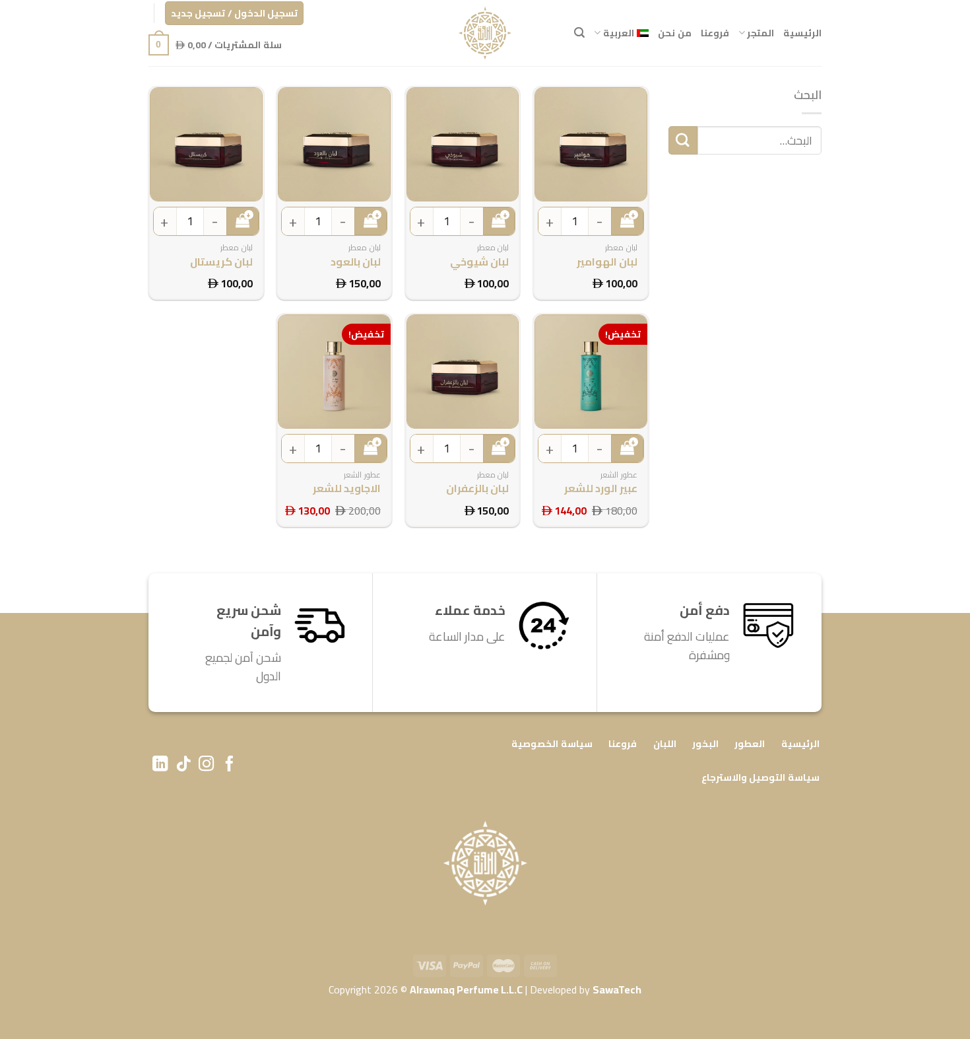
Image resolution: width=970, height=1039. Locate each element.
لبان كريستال (221, 262)
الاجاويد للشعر (347, 488)
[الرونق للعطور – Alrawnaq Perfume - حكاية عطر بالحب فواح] (485, 33)
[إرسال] (682, 140)
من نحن (674, 33)
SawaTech (617, 989)
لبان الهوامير (607, 262)
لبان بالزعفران (477, 488)
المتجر (760, 33)
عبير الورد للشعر (600, 488)
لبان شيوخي (479, 262)
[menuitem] (621, 33)
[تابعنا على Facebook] (229, 764)
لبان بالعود (356, 262)
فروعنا (715, 33)
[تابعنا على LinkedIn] (160, 764)
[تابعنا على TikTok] (183, 764)
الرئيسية (802, 33)
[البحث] (579, 33)
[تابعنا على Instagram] (206, 764)
